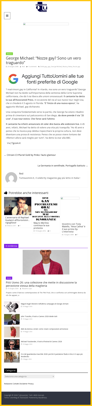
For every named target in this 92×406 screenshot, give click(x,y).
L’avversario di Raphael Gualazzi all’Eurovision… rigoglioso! (17, 220)
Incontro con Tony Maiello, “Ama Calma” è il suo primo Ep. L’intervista (73, 227)
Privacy (31, 384)
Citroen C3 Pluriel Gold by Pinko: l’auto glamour (30, 154)
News (70, 67)
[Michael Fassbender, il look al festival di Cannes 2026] (12, 340)
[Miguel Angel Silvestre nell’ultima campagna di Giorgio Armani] (12, 303)
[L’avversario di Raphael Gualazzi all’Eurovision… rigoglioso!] (17, 198)
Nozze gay (76, 67)
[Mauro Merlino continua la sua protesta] (46, 198)
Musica (9, 54)
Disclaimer (23, 384)
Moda (9, 278)
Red (23, 67)
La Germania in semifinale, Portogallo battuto (63, 165)
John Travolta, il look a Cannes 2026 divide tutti (39, 316)
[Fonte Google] (46, 79)
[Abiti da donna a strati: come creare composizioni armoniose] (12, 328)
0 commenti (32, 67)
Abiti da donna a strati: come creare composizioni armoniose (44, 329)
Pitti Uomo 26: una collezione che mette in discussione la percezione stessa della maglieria (41, 284)
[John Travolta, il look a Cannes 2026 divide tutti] (12, 315)
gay (49, 67)
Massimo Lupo (27, 289)
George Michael (56, 67)
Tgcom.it (16, 143)
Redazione (8, 384)
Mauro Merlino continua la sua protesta (41, 225)
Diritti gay (43, 67)
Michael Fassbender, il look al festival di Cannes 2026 (41, 341)
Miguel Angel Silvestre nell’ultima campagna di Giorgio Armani (44, 304)
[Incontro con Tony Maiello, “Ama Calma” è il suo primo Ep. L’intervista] (70, 198)
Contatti (16, 384)
